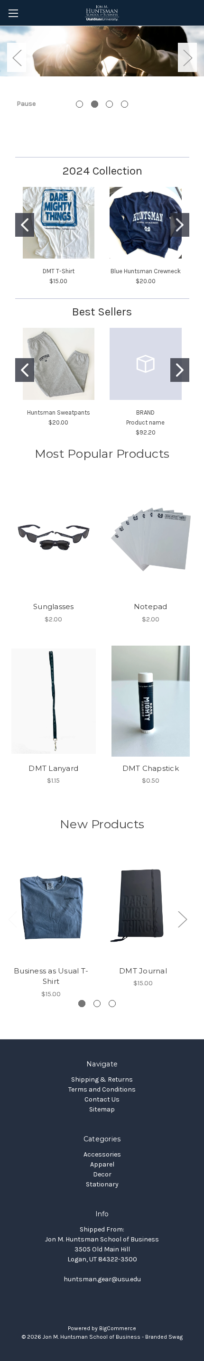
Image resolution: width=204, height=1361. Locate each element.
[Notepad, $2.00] (151, 539)
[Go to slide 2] (179, 225)
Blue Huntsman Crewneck (146, 271)
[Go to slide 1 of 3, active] (81, 1003)
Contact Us (102, 1099)
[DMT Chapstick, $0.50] (151, 701)
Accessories (102, 1154)
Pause (26, 104)
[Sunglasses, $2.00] (53, 539)
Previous (16, 57)
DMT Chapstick (150, 768)
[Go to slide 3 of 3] (112, 1003)
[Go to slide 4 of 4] (124, 104)
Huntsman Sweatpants (58, 412)
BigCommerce (117, 1328)
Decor (102, 1174)
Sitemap (102, 1109)
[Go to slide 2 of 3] (97, 1003)
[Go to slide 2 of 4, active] (94, 104)
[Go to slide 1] (24, 225)
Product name (145, 422)
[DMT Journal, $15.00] (143, 907)
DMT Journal (143, 970)
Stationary (102, 1184)
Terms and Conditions (102, 1089)
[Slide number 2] (102, 57)
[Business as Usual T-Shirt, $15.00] (51, 907)
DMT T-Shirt (58, 271)
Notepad (150, 606)
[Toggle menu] (13, 13)
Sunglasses (53, 606)
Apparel (102, 1164)
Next (187, 57)
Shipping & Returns (102, 1079)
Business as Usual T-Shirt (51, 976)
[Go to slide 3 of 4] (109, 104)
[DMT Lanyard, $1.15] (53, 701)
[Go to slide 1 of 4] (79, 104)
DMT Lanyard (53, 768)
